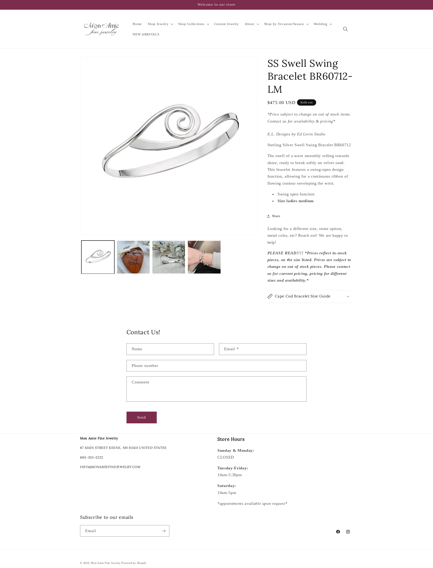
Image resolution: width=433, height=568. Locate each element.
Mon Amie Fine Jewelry (105, 563)
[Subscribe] (163, 531)
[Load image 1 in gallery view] (97, 257)
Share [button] (276, 216)
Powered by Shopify (134, 563)
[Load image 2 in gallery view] (133, 257)
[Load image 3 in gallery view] (168, 257)
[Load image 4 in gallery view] (204, 257)
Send (141, 417)
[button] (160, 24)
